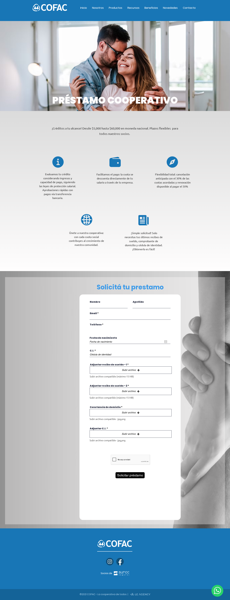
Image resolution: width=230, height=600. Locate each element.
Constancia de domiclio (105, 407)
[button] (131, 370)
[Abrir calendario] (165, 341)
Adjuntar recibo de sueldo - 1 (108, 364)
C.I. (92, 350)
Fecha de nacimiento (103, 338)
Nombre (95, 302)
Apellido (138, 302)
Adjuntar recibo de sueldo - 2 (108, 386)
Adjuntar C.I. (98, 428)
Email (93, 313)
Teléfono (96, 324)
